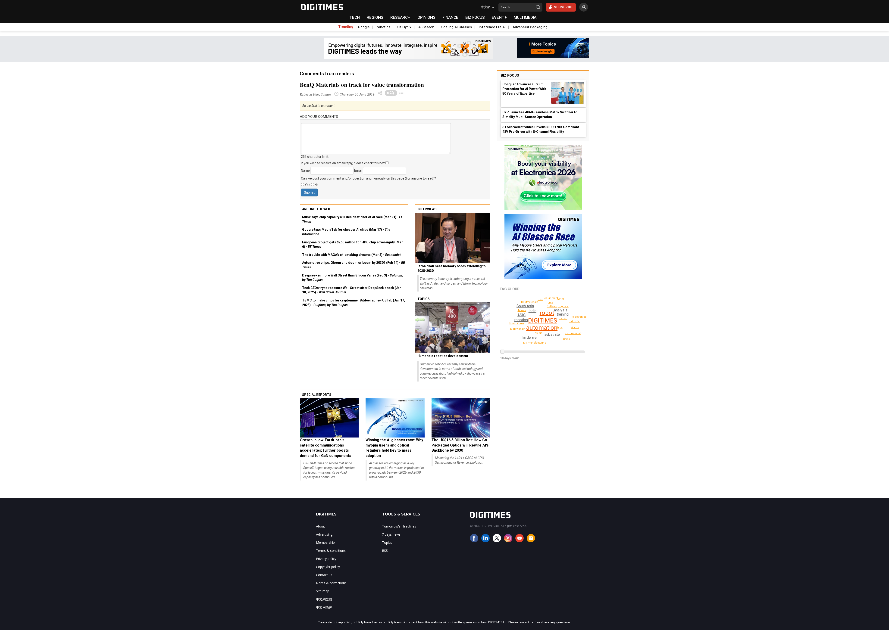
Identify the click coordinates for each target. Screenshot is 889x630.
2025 (550, 302)
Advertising (324, 534)
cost (540, 299)
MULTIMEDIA (525, 17)
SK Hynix (404, 27)
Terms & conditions (331, 550)
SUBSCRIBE (563, 7)
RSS (385, 550)
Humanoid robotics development (442, 356)
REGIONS (375, 17)
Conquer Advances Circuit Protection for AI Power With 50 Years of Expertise (524, 88)
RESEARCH (400, 17)
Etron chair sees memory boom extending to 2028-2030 (451, 268)
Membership (325, 542)
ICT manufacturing (534, 342)
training (563, 314)
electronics (579, 316)
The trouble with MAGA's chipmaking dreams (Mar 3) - (351, 255)
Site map (322, 591)
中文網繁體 (324, 599)
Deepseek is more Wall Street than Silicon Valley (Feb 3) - (352, 277)
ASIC (521, 315)
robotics (383, 27)
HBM (524, 302)
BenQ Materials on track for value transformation (362, 84)
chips (559, 327)
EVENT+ (499, 17)
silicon (575, 327)
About (320, 526)
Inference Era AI (492, 27)
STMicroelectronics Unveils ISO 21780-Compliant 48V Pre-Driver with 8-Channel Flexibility (540, 129)
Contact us (324, 575)
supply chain (517, 328)
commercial (573, 333)
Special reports (316, 395)
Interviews (427, 209)
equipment (551, 298)
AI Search (426, 27)
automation (541, 327)
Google (364, 27)
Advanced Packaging (530, 27)
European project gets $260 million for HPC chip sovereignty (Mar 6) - (352, 244)
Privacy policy (326, 558)
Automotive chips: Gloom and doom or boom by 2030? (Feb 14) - (353, 265)
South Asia (525, 306)
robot (547, 312)
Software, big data (558, 306)
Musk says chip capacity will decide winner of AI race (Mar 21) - (352, 219)
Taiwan (522, 310)
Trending (345, 26)
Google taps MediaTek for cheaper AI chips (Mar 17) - (346, 232)
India (532, 311)
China (566, 339)
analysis (560, 310)
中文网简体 (324, 607)
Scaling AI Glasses (456, 27)
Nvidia (538, 333)
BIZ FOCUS (475, 17)
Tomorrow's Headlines (399, 526)
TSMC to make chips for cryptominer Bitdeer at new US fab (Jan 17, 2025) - (353, 302)
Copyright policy (328, 567)
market (563, 318)
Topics (423, 299)
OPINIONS (426, 17)
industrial (574, 321)
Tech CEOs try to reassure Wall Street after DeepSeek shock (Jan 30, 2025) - (351, 290)
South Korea (516, 323)
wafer (560, 299)
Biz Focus (510, 75)
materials (532, 302)
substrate (552, 334)
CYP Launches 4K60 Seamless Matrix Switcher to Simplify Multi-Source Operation (539, 114)
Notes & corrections (331, 583)
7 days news (391, 534)
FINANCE (450, 17)
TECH (354, 17)
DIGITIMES (542, 320)
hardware (529, 337)
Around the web (316, 209)
